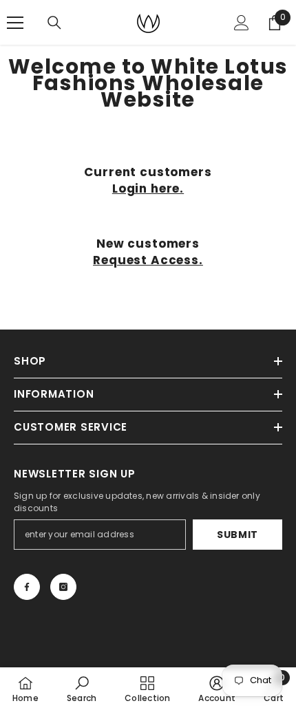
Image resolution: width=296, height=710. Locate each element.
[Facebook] (27, 587)
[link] (81, 688)
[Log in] (241, 22)
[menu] (15, 22)
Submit (237, 534)
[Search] (54, 22)
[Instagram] (63, 587)
